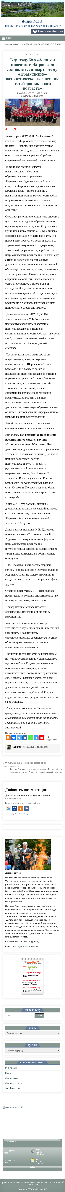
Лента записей (11, 1078)
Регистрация (11, 1068)
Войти (8, 1073)
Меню (8, 38)
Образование (33, 54)
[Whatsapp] (30, 737)
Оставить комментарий (33, 95)
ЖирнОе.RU (32, 21)
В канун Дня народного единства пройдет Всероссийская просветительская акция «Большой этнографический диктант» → (33, 772)
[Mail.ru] (24, 737)
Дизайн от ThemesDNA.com (32, 1189)
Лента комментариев (14, 1083)
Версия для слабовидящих (50, 31)
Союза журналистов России (24, 946)
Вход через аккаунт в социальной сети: (23, 803)
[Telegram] (36, 737)
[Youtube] (41, 737)
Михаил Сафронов (26, 93)
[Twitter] (19, 737)
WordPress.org (12, 1088)
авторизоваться (13, 798)
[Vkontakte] (13, 737)
